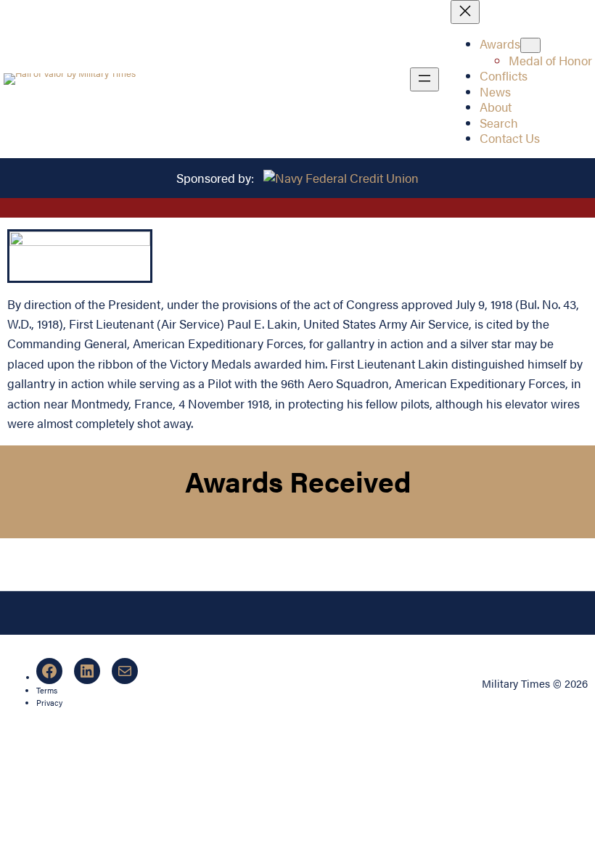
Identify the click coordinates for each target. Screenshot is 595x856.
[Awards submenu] (530, 45)
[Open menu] (424, 79)
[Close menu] (465, 12)
